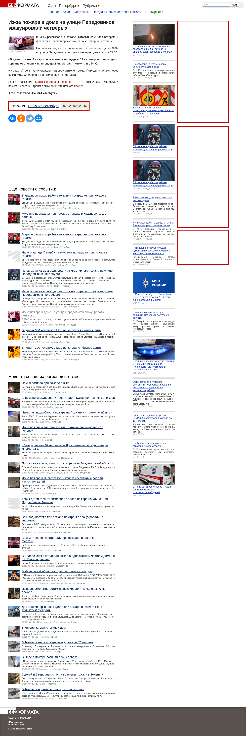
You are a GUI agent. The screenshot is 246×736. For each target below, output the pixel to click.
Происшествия (116, 12)
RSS (30, 729)
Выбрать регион (16, 724)
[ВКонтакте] (12, 118)
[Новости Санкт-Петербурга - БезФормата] (20, 4)
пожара (79, 86)
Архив (67, 12)
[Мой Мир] (38, 118)
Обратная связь (16, 722)
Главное (54, 12)
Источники (82, 12)
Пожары (136, 12)
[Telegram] (30, 118)
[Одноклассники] (21, 118)
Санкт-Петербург (47, 81)
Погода (98, 12)
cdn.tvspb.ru (19, 52)
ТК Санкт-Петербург (43, 106)
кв (36, 59)
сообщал (67, 81)
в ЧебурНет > (154, 12)
